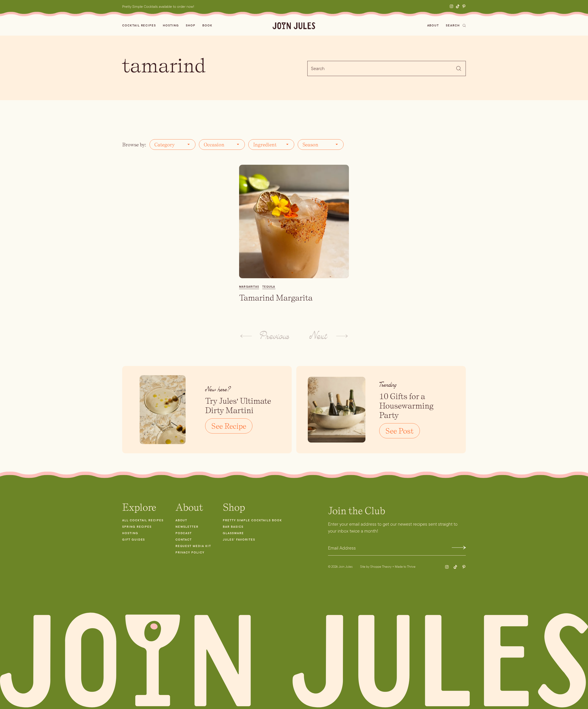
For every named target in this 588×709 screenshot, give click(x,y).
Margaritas (249, 287)
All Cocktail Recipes (143, 520)
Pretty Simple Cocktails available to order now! (158, 6)
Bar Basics (233, 527)
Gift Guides (133, 539)
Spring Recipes (137, 527)
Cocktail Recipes (139, 25)
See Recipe (228, 426)
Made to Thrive (405, 566)
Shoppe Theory (381, 566)
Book (207, 25)
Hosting (171, 25)
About (433, 25)
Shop (190, 25)
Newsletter (187, 527)
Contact (183, 539)
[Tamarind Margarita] (294, 221)
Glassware (233, 533)
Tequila (268, 287)
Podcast (183, 533)
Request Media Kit (193, 546)
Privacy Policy (189, 552)
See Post (399, 430)
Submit (459, 547)
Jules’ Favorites (239, 539)
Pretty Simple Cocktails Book (252, 520)
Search (453, 25)
